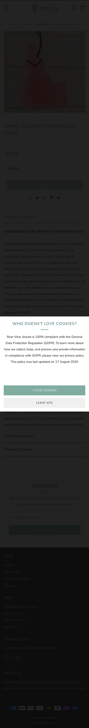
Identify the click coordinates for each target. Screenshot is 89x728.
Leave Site (44, 403)
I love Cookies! (44, 390)
